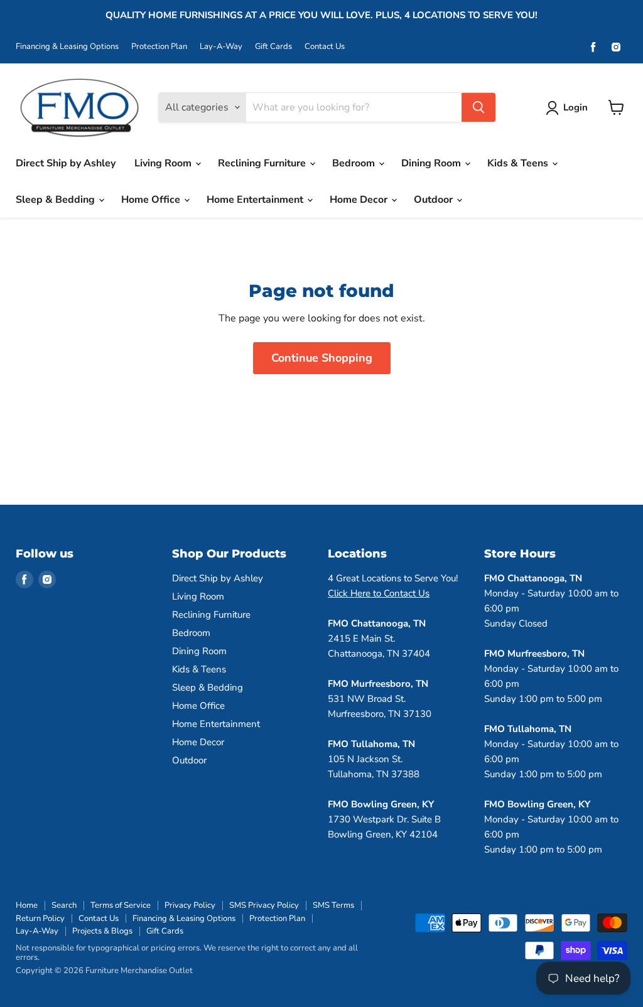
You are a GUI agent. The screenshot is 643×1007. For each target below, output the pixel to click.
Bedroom (354, 163)
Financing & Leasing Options (67, 46)
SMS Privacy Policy (264, 905)
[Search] (478, 107)
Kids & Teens (519, 163)
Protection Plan (159, 46)
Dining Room (432, 163)
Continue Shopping (321, 357)
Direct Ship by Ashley (66, 163)
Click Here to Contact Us (379, 593)
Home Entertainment (256, 200)
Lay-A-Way (221, 46)
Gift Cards (273, 46)
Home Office (152, 200)
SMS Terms (333, 905)
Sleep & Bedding (56, 200)
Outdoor (434, 200)
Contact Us (325, 46)
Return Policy (40, 918)
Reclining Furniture (263, 163)
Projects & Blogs (102, 931)
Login (575, 107)
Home (27, 905)
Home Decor (360, 200)
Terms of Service (120, 905)
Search (64, 905)
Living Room (164, 163)
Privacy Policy (190, 905)
